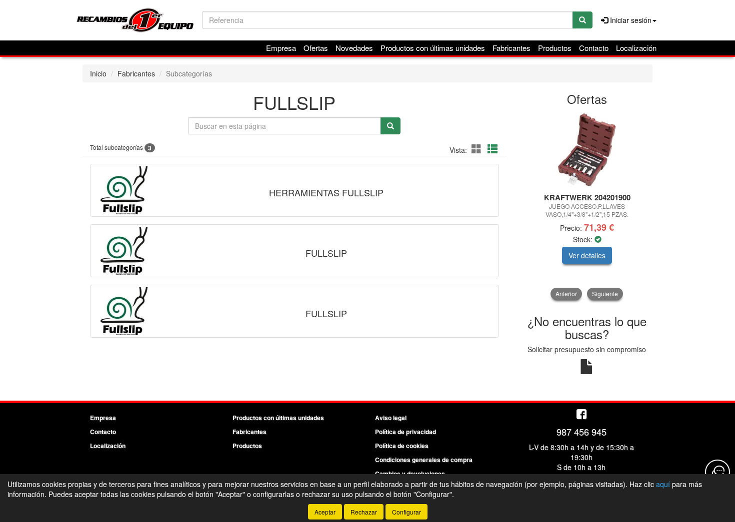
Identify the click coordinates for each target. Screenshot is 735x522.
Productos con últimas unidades (432, 47)
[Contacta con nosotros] (717, 472)
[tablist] (587, 206)
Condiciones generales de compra (423, 459)
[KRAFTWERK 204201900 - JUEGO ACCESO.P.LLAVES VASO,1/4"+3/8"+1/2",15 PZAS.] (587, 149)
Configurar (406, 512)
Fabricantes (511, 47)
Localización (636, 47)
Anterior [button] (566, 293)
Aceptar (325, 512)
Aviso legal (390, 417)
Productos (555, 47)
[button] (478, 148)
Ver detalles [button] (587, 255)
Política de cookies (401, 445)
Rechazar (363, 512)
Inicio (98, 73)
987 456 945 (581, 431)
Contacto (593, 47)
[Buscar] (582, 19)
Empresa (281, 47)
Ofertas (316, 47)
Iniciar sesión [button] (630, 20)
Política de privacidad (405, 431)
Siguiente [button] (605, 293)
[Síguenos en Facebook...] (581, 415)
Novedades (354, 47)
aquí (663, 484)
